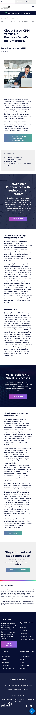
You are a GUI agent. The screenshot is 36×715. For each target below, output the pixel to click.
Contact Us (23, 668)
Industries (5, 651)
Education (5, 662)
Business (12, 1)
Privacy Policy (13, 689)
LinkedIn (18, 54)
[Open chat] (32, 711)
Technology (6, 665)
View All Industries (8, 668)
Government (6, 656)
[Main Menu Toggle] (33, 7)
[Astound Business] (5, 7)
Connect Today (7, 619)
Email (25, 54)
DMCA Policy (23, 689)
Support (22, 662)
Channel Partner (25, 636)
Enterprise (19, 1)
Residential (4, 1)
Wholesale (23, 633)
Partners (27, 1)
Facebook (5, 54)
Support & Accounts (27, 651)
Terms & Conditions (11, 685)
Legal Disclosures (25, 685)
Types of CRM (11, 161)
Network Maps (25, 665)
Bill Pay (22, 659)
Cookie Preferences (18, 695)
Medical (4, 659)
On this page (7, 713)
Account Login (25, 656)
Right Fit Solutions (26, 623)
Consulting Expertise (27, 639)
